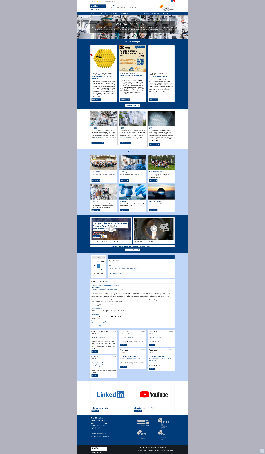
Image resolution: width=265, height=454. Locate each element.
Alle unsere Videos (131, 250)
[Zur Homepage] (98, 7)
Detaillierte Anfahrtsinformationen (100, 436)
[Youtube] (174, 1)
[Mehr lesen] (103, 162)
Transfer (135, 13)
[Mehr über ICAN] (161, 118)
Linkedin (94, 410)
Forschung (125, 13)
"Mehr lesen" (95, 99)
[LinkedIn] (172, 1)
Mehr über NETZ (125, 143)
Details (94, 351)
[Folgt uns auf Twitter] (111, 394)
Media (166, 13)
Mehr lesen (95, 180)
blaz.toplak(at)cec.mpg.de (99, 322)
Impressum (163, 447)
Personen (105, 13)
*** (94, 320)
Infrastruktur (156, 13)
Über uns (95, 13)
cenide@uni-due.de (101, 433)
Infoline (142, 447)
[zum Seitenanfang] (262, 451)
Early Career (145, 13)
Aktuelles (115, 13)
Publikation (104, 90)
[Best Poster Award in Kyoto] (161, 58)
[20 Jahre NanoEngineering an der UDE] (132, 58)
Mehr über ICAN (153, 144)
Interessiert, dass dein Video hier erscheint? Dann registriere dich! (132, 246)
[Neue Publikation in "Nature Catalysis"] (103, 58)
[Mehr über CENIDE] (103, 118)
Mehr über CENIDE (96, 143)
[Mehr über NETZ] (132, 118)
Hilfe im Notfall (152, 447)
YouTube (137, 410)
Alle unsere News (131, 105)
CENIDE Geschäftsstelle (98, 420)
